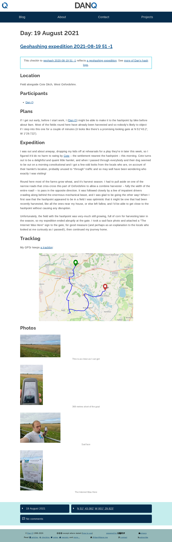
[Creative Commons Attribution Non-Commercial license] (59, 533)
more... (77, 537)
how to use (87, 533)
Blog (22, 17)
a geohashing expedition (102, 60)
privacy (143, 533)
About (62, 17)
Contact (103, 17)
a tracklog (46, 247)
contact (123, 537)
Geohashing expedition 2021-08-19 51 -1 (66, 46)
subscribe (144, 537)
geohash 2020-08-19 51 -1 (59, 60)
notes (55, 537)
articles (34, 537)
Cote (66, 155)
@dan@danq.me (100, 537)
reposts (64, 537)
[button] (86, 287)
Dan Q (30, 102)
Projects (147, 17)
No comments (34, 518)
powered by (111, 533)
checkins (45, 537)
